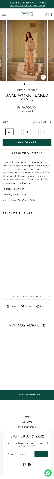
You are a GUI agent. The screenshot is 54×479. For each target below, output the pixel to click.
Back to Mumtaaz (29, 395)
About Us (27, 421)
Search (27, 416)
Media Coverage (27, 426)
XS (9, 131)
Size (27, 122)
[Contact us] (48, 473)
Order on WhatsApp (27, 153)
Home (20, 89)
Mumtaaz (31, 89)
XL (44, 131)
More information (27, 296)
